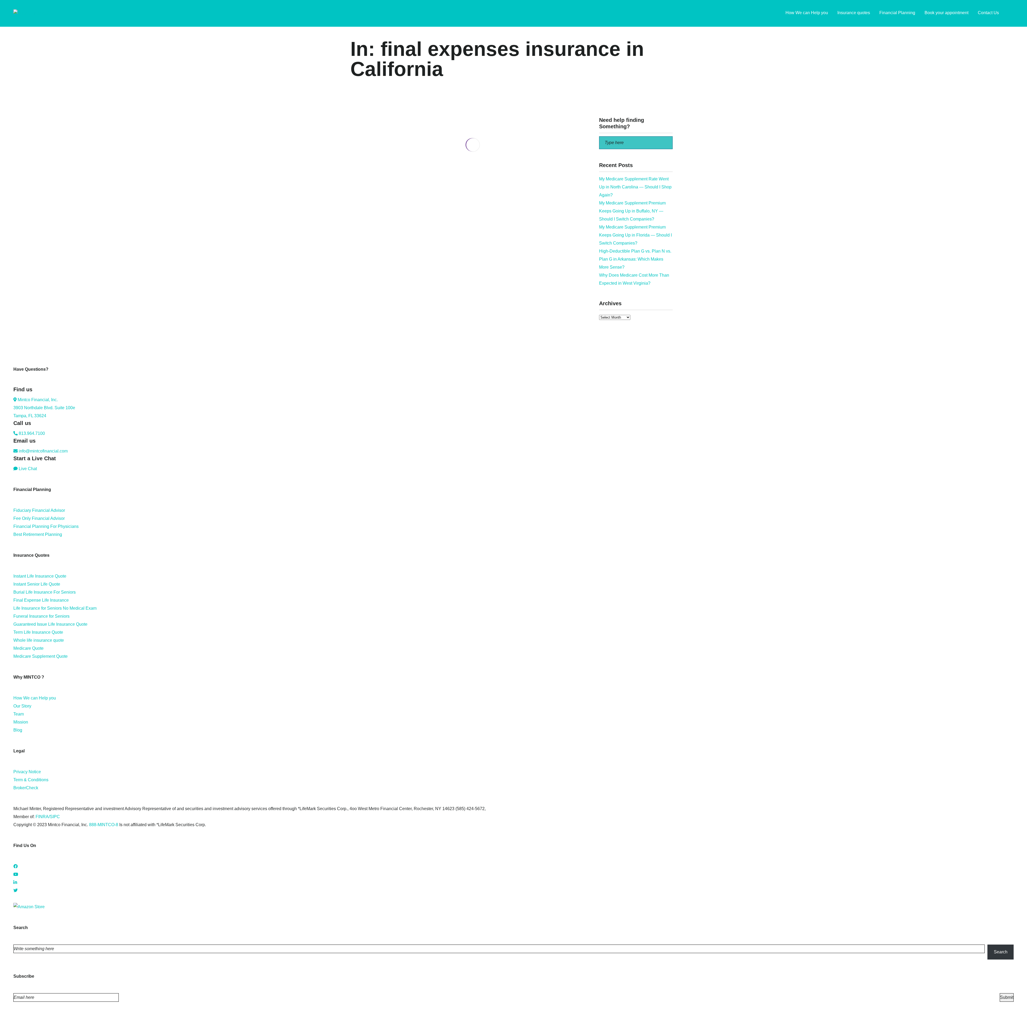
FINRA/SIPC (48, 816)
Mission (20, 722)
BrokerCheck (25, 788)
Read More (360, 206)
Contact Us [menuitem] (988, 12)
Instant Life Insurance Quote (39, 576)
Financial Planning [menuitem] (897, 12)
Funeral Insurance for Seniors (41, 616)
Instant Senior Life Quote (36, 584)
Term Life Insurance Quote (38, 632)
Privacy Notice (27, 771)
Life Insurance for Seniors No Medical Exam (55, 608)
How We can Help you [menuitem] (806, 12)
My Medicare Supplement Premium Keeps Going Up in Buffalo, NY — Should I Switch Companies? (632, 211)
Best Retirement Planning (37, 534)
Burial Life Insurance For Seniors (44, 592)
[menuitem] (1011, 13)
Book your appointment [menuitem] (946, 12)
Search (1000, 952)
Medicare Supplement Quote (40, 656)
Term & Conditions (30, 780)
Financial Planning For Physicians (46, 526)
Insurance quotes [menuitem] (853, 12)
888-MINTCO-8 (103, 824)
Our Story (22, 706)
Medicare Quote (28, 648)
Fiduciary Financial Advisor (39, 510)
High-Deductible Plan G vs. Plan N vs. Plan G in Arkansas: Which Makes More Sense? (635, 259)
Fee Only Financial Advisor (39, 518)
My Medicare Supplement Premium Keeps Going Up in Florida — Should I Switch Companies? (635, 235)
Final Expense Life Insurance (41, 600)
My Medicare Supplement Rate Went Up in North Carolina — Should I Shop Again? (635, 187)
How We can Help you (34, 698)
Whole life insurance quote (38, 640)
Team (18, 714)
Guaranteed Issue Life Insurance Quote (50, 624)
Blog (17, 730)
